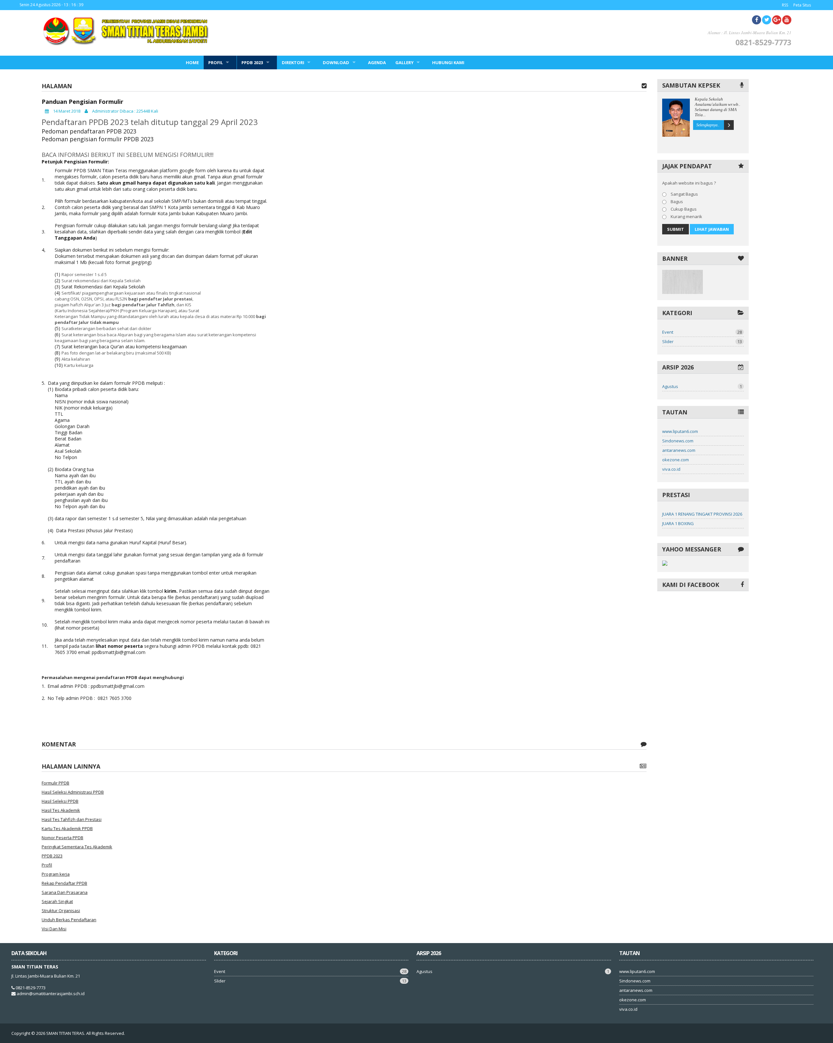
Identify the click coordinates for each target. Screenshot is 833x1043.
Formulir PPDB (55, 783)
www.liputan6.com (680, 431)
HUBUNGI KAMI (448, 62)
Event (702, 332)
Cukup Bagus (683, 209)
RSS (785, 5)
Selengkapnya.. (707, 125)
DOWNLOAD (336, 62)
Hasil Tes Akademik (61, 810)
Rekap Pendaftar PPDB (64, 883)
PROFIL (215, 62)
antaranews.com (678, 450)
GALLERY (404, 62)
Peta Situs (802, 5)
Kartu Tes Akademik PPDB (67, 828)
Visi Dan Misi (54, 929)
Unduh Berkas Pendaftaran (69, 920)
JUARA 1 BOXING (678, 523)
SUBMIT (675, 229)
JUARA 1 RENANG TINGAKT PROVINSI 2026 (702, 514)
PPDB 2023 (252, 62)
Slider (702, 341)
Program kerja (56, 874)
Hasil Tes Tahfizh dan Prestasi (72, 819)
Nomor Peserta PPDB (62, 838)
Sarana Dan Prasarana (65, 892)
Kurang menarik (686, 216)
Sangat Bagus (684, 194)
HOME (192, 62)
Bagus (676, 201)
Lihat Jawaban (712, 229)
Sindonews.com (677, 441)
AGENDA (377, 62)
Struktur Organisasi (61, 910)
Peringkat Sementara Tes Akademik (77, 847)
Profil (47, 865)
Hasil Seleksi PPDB (60, 801)
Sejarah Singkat (57, 901)
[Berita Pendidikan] (682, 292)
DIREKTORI (293, 62)
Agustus (702, 386)
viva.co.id (671, 469)
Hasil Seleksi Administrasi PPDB (73, 792)
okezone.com (675, 460)
